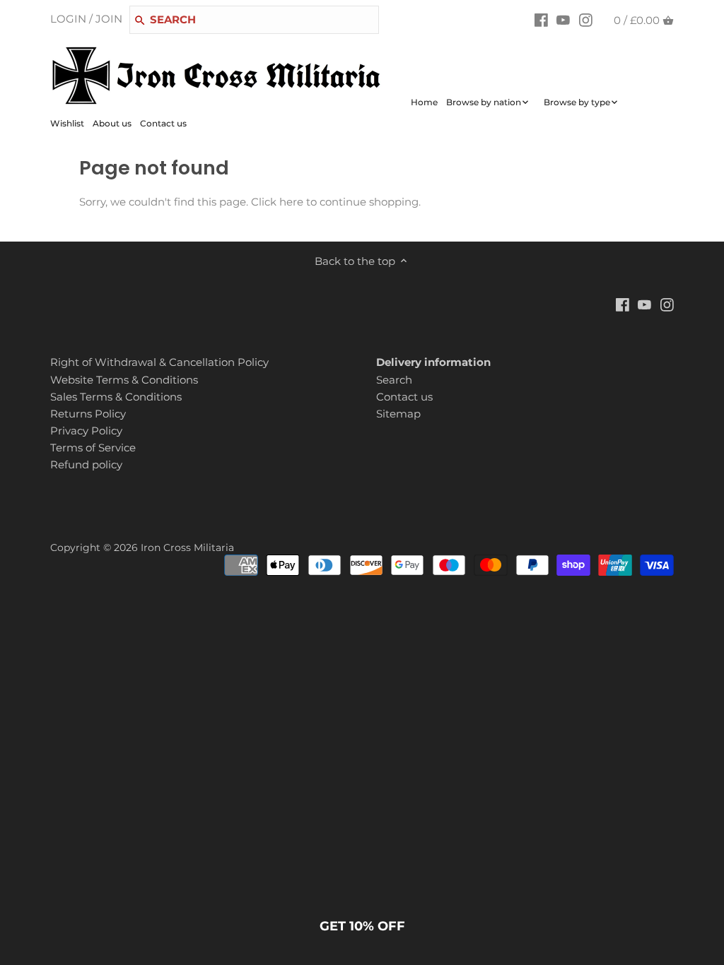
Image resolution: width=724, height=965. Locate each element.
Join (108, 18)
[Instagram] (585, 20)
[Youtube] (563, 20)
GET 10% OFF (362, 926)
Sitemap (398, 413)
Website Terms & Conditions (124, 379)
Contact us (404, 396)
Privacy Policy (86, 430)
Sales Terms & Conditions (116, 396)
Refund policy (86, 464)
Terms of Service (93, 447)
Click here (277, 201)
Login (68, 18)
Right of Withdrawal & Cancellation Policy (159, 362)
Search (394, 379)
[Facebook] (541, 20)
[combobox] (254, 20)
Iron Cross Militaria (187, 547)
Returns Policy (88, 413)
